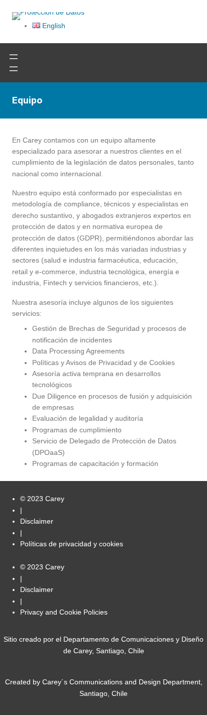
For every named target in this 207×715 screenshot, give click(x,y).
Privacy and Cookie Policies (64, 612)
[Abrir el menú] (14, 57)
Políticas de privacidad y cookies (71, 544)
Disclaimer (36, 521)
